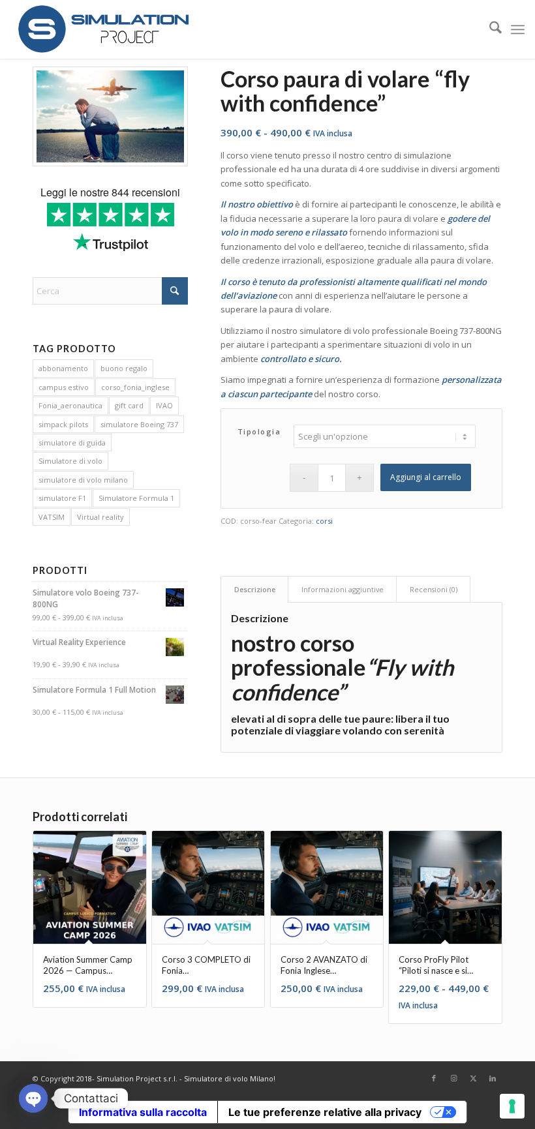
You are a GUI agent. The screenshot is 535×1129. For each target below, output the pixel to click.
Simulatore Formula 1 (136, 498)
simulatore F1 (62, 498)
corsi (324, 521)
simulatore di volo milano (83, 480)
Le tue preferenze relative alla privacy (324, 1112)
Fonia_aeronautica (70, 405)
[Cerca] (489, 29)
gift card (129, 405)
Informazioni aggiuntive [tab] (342, 589)
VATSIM (51, 517)
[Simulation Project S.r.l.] (103, 29)
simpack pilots (63, 424)
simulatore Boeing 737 (139, 424)
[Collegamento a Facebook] (434, 1078)
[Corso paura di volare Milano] (110, 116)
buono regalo (123, 368)
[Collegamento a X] (473, 1078)
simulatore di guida (72, 442)
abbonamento (63, 368)
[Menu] (518, 29)
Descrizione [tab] (254, 589)
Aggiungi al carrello (425, 477)
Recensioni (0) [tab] (433, 589)
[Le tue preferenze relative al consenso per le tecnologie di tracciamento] (512, 1106)
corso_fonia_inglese (135, 387)
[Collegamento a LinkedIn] (492, 1078)
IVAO (164, 405)
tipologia (259, 431)
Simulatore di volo (70, 461)
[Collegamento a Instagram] (453, 1078)
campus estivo (63, 387)
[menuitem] (489, 29)
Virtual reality (100, 517)
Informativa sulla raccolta (143, 1112)
